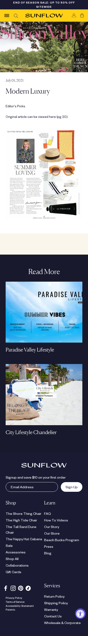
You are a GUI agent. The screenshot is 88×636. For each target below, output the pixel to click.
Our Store (52, 533)
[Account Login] (74, 15)
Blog (47, 553)
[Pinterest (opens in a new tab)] (20, 587)
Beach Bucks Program (61, 540)
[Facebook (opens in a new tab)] (5, 587)
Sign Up (69, 487)
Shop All (12, 558)
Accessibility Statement (20, 605)
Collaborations (17, 565)
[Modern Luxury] (44, 173)
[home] (44, 15)
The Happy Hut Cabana (24, 539)
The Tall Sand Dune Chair (21, 529)
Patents (10, 609)
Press (48, 546)
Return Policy (54, 596)
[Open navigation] (6, 15)
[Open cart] (82, 15)
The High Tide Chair (21, 520)
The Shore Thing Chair (23, 513)
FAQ (47, 513)
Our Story (51, 526)
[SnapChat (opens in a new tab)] (28, 587)
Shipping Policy (56, 603)
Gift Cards (13, 572)
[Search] (16, 15)
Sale (9, 545)
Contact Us (53, 616)
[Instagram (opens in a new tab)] (13, 587)
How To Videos (56, 520)
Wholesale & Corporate (62, 622)
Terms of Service (15, 601)
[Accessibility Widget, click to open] (80, 613)
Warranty (51, 609)
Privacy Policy (14, 597)
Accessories (16, 552)
